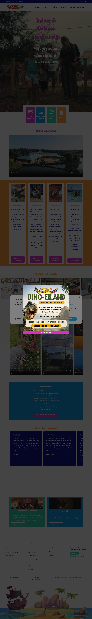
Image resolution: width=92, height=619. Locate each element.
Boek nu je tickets (46, 332)
